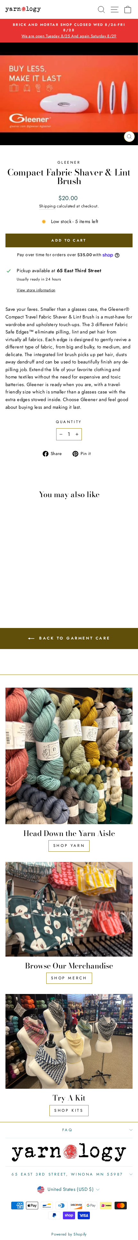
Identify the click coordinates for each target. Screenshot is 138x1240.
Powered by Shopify (69, 1234)
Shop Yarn (69, 845)
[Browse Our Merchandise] (69, 909)
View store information (36, 290)
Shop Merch (69, 978)
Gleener (69, 162)
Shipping (47, 206)
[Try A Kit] (69, 1041)
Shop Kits (68, 1110)
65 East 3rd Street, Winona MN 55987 (67, 1174)
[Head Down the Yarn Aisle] (69, 756)
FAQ (67, 1129)
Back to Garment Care (73, 638)
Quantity (69, 421)
